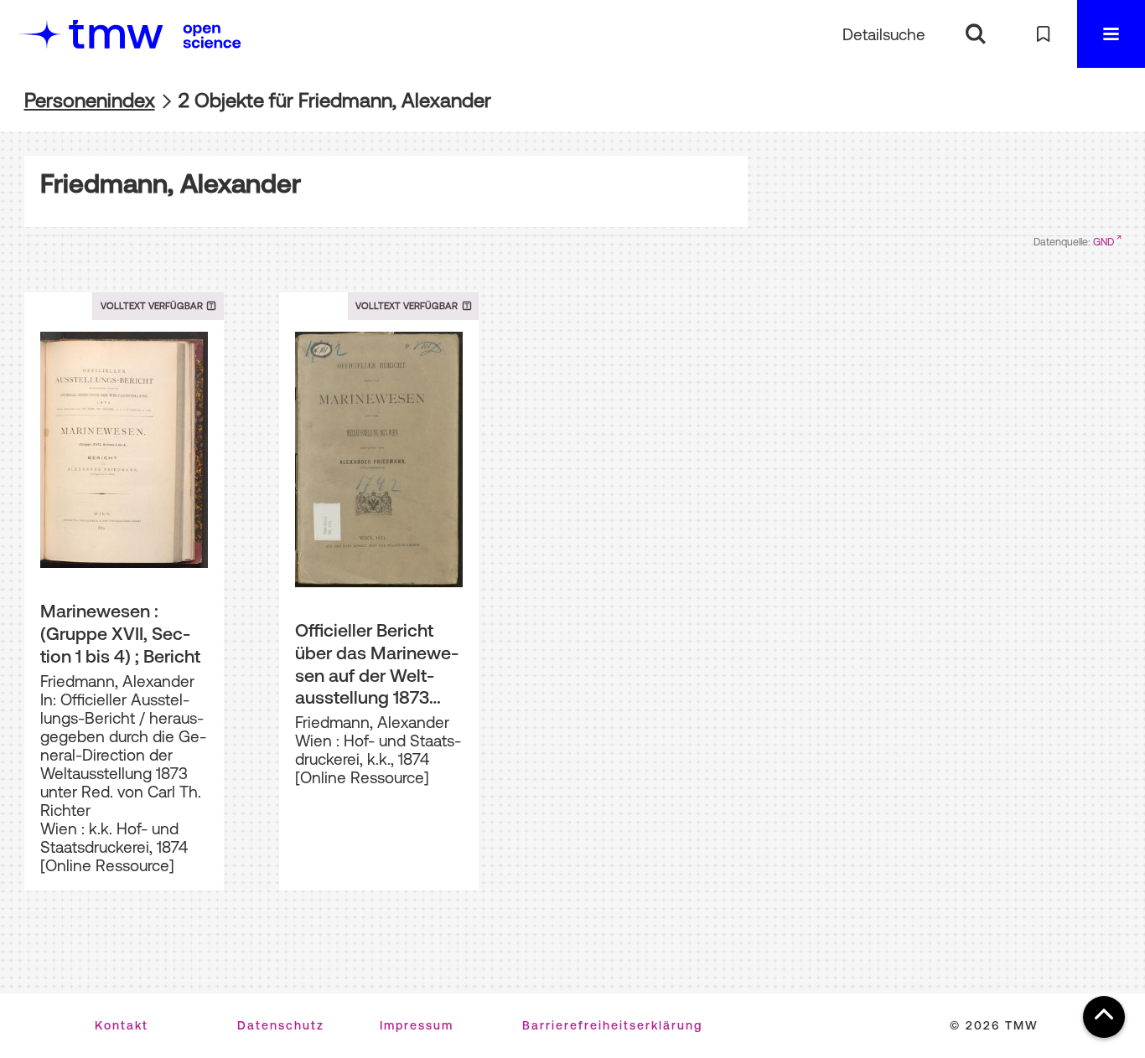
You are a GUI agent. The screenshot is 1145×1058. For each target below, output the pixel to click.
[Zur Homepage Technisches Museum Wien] (91, 34)
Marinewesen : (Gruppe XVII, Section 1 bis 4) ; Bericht (120, 633)
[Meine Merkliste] (1043, 34)
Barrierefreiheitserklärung (612, 1025)
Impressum (416, 1025)
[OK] (975, 34)
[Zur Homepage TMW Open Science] (212, 36)
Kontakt (121, 1025)
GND (1103, 242)
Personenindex (89, 100)
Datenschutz (280, 1025)
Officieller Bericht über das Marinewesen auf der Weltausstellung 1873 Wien (377, 664)
